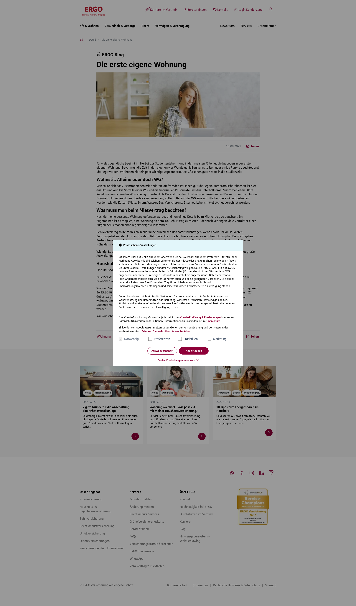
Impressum (213, 321)
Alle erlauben (194, 351)
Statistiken (191, 339)
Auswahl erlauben (162, 351)
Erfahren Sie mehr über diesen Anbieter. (166, 331)
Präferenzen (162, 339)
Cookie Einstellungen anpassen (176, 360)
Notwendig (131, 339)
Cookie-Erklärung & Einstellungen (200, 317)
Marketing (220, 339)
